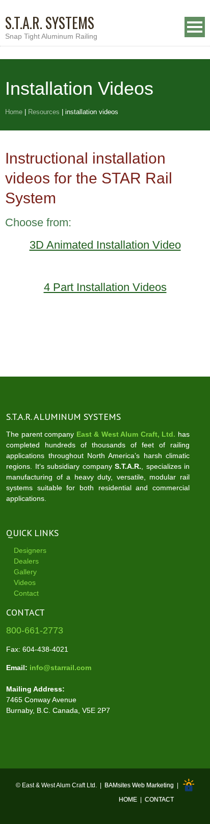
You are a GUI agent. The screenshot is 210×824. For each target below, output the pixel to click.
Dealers (26, 561)
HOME (128, 799)
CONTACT (159, 799)
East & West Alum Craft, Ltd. (126, 434)
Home (13, 112)
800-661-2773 (34, 630)
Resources (44, 112)
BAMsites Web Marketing (139, 785)
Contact (26, 593)
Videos (25, 582)
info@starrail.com (60, 667)
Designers (30, 550)
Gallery (25, 572)
